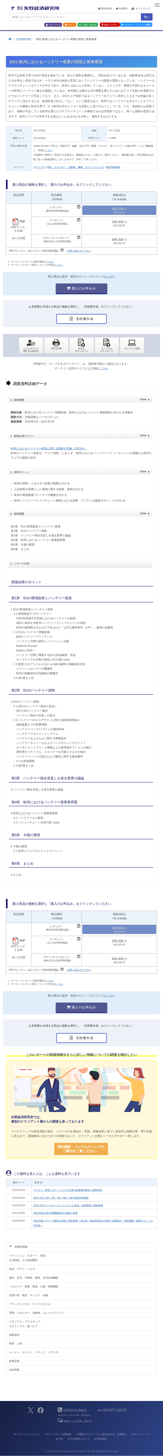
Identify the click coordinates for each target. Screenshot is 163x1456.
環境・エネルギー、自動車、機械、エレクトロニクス (75, 167)
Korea (123, 8)
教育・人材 (15, 1343)
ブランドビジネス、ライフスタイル (29, 1304)
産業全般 (14, 1361)
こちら (48, 150)
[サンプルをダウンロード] (107, 345)
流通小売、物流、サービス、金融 (28, 1295)
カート (71, 25)
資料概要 (82, 513)
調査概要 (82, 399)
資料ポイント (82, 472)
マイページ (55, 25)
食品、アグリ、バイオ (22, 1268)
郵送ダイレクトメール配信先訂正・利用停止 (103, 1434)
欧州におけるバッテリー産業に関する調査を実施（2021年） (49, 448)
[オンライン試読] (132, 345)
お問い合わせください (79, 250)
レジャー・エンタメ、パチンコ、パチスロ (33, 1352)
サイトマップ (143, 8)
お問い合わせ (89, 25)
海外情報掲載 (113, 167)
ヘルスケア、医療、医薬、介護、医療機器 (33, 1286)
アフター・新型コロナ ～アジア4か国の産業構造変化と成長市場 (67, 1190)
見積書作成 (84, 318)
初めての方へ (111, 24)
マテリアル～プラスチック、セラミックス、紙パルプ (26, 1324)
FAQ (60, 1438)
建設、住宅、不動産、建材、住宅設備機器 (33, 1277)
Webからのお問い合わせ (77, 1421)
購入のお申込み (83, 288)
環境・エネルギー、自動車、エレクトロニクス (36, 1312)
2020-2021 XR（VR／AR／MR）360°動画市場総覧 (61, 1197)
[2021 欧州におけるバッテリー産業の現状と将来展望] (81, 345)
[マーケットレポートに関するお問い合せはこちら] (31, 345)
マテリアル (39, 167)
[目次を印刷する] (56, 345)
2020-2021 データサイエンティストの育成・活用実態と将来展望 (68, 1205)
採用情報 (102, 1438)
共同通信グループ (80, 1438)
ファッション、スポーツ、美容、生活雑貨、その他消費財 (28, 1258)
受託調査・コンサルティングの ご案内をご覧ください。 (81, 1149)
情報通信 (14, 1334)
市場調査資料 (23, 39)
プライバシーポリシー (28, 1434)
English (106, 8)
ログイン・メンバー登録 (138, 24)
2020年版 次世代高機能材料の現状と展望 (55, 1213)
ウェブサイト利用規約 (60, 1434)
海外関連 (14, 1369)
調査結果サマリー (82, 435)
